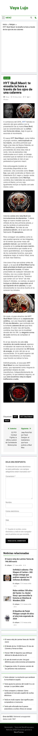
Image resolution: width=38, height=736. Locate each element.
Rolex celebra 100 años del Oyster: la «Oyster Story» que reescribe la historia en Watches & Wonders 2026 (22, 595)
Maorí (7, 421)
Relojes (7, 78)
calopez (9, 565)
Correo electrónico (12, 511)
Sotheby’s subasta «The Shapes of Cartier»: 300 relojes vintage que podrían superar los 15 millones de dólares (23, 575)
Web (7, 520)
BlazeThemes (19, 732)
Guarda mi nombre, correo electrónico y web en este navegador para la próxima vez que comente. (18, 531)
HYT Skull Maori (26, 417)
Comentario (10, 476)
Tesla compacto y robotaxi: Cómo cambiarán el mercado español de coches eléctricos (19, 693)
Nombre (9, 502)
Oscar (7, 97)
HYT (24, 122)
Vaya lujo (19, 7)
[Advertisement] (19, 51)
